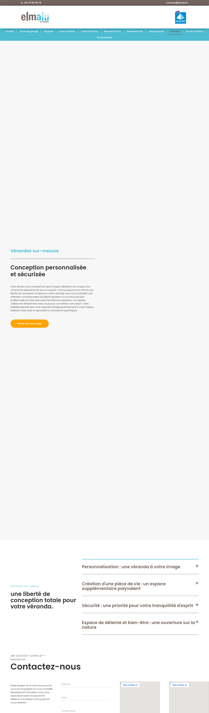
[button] (140, 566)
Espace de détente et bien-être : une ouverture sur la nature (138, 625)
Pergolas (48, 31)
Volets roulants (67, 31)
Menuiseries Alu (135, 31)
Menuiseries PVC (112, 31)
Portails (10, 31)
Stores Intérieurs (194, 31)
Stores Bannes (104, 37)
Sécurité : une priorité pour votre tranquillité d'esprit (137, 605)
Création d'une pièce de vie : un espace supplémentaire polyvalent (124, 586)
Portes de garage (29, 31)
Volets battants (89, 31)
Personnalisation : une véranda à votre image (131, 567)
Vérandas (175, 31)
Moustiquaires (156, 31)
